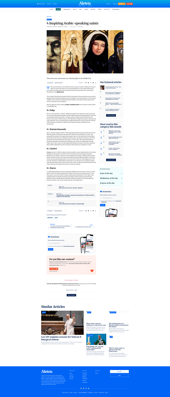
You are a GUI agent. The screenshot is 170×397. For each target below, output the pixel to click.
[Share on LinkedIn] (88, 82)
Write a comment (71, 295)
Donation (84, 380)
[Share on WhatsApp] (95, 82)
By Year (96, 373)
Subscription (85, 378)
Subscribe (121, 3)
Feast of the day (106, 173)
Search (55, 3)
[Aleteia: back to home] (85, 3)
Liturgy (43, 312)
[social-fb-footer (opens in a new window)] (83, 388)
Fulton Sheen (113, 312)
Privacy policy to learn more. (69, 246)
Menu (52, 9)
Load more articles (111, 115)
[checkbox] (48, 246)
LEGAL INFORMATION (82, 392)
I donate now (53, 268)
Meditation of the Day (109, 178)
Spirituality (93, 9)
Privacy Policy (101, 392)
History (89, 312)
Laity (111, 337)
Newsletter (84, 373)
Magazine (84, 376)
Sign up (50, 249)
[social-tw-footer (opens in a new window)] (86, 388)
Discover (75, 9)
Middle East (50, 217)
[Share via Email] (93, 82)
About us (75, 392)
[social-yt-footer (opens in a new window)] (81, 388)
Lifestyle (86, 9)
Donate (128, 3)
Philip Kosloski (73, 26)
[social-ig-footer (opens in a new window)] (88, 388)
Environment (90, 335)
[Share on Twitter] (90, 82)
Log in (116, 3)
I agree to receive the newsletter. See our (61, 246)
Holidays (99, 9)
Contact (95, 392)
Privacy (106, 392)
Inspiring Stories (66, 9)
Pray (57, 9)
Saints (56, 217)
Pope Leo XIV (107, 9)
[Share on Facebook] (86, 82)
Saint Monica (90, 5)
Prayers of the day (107, 183)
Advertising (84, 382)
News (80, 9)
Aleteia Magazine (115, 9)
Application (84, 375)
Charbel (49, 152)
